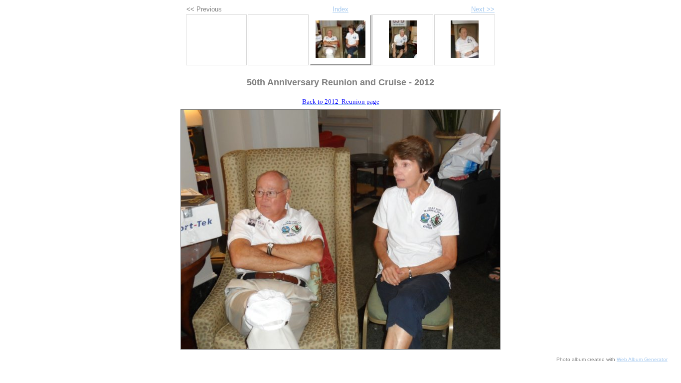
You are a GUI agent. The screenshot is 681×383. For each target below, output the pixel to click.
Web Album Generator (642, 359)
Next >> (483, 9)
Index (340, 9)
